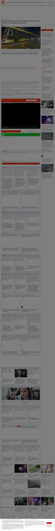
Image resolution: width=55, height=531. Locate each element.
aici (14, 526)
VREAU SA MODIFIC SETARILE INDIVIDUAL (49, 526)
